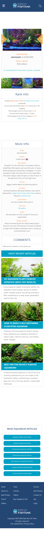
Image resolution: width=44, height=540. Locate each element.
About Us (4, 491)
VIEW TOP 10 (22, 118)
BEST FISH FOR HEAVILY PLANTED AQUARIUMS (20, 366)
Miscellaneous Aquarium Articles (22, 461)
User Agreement (16, 523)
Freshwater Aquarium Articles (22, 449)
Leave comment (34, 70)
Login (35, 503)
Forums (36, 487)
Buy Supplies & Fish (20, 499)
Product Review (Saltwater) (22, 473)
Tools (15, 487)
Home (3, 487)
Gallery (3, 503)
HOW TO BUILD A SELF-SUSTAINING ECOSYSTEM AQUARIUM (21, 325)
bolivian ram (26, 196)
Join (34, 499)
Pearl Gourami (22, 193)
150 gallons (22, 208)
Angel (15, 193)
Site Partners (38, 491)
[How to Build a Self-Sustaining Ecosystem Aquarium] (22, 311)
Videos (15, 495)
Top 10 (3, 499)
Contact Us (37, 495)
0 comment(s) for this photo (15, 70)
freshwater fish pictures (31, 101)
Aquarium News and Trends (22, 437)
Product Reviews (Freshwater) (22, 467)
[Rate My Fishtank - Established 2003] (22, 511)
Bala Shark (30, 193)
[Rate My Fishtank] (22, 7)
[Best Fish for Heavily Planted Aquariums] (22, 353)
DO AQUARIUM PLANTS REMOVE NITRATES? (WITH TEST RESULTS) (20, 281)
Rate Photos (5, 495)
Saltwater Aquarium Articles (22, 455)
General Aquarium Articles (22, 443)
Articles (16, 491)
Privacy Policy (29, 523)
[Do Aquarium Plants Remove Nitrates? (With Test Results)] (22, 267)
